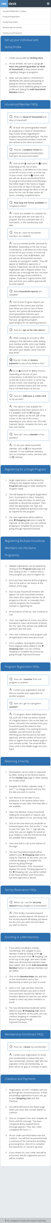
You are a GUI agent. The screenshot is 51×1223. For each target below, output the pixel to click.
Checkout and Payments (12, 33)
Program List (15, 485)
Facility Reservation (10, 22)
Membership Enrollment (12, 27)
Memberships (27, 976)
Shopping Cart (23, 520)
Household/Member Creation (14, 11)
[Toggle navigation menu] (48, 3)
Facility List (21, 777)
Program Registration (11, 16)
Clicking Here (36, 58)
